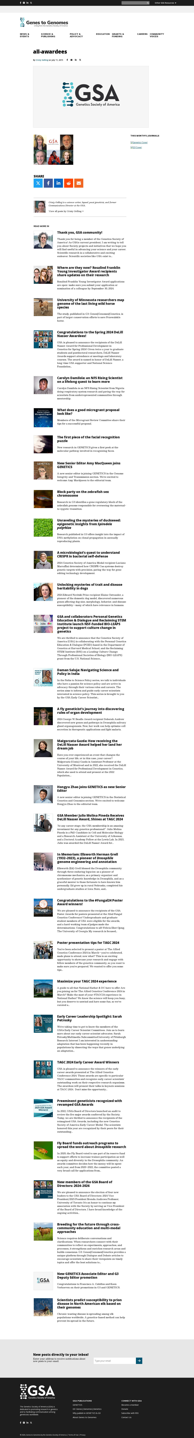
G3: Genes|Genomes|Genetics (87, 1409)
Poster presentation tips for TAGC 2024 (88, 942)
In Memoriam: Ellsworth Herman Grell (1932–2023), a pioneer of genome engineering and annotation (87, 858)
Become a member (130, 1404)
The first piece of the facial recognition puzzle (88, 439)
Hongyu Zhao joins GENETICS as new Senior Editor (91, 789)
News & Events (24, 35)
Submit (139, 1361)
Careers (142, 34)
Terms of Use (73, 1435)
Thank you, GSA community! (79, 232)
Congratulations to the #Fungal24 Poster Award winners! (90, 902)
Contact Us (126, 1417)
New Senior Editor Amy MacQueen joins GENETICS (88, 465)
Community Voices (157, 35)
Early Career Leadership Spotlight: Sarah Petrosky (89, 1018)
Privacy (82, 1435)
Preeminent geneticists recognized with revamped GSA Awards (89, 1103)
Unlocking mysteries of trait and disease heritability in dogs (89, 586)
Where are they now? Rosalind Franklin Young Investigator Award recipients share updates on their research (88, 271)
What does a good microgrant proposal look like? (88, 412)
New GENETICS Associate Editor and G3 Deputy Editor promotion (88, 1276)
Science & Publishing (48, 35)
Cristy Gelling (42, 60)
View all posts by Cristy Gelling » (66, 211)
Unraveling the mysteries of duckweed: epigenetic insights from (89, 524)
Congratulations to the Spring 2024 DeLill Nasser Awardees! (90, 334)
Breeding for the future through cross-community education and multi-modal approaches (88, 1228)
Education (103, 34)
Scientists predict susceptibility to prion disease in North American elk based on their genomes (89, 1303)
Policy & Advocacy (76, 35)
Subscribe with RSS (130, 1413)
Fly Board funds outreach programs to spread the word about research (91, 1145)
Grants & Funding (118, 35)
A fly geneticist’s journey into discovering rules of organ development (90, 711)
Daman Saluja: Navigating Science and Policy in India (88, 672)
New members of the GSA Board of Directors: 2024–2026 (84, 1184)
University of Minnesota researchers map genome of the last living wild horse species (90, 303)
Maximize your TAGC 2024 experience (87, 981)
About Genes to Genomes (84, 1417)
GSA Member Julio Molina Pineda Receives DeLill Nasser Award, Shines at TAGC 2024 (90, 817)
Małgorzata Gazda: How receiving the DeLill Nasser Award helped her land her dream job (89, 744)
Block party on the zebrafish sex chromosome (83, 494)
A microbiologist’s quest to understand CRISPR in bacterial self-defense (88, 554)
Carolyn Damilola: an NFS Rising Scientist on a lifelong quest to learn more (89, 380)
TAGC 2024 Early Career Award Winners (88, 1062)
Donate (124, 1409)
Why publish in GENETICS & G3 (87, 1413)
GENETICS (77, 1404)
